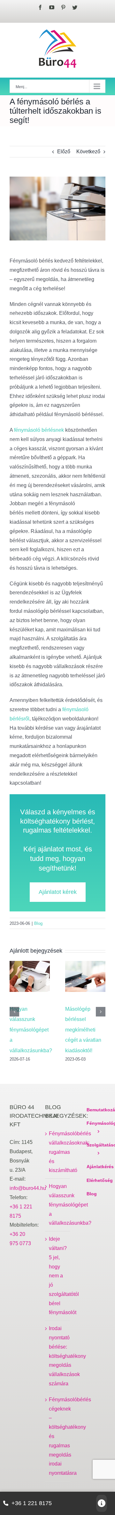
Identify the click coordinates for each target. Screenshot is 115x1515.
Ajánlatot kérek (58, 892)
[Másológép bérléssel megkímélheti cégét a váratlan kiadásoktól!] (85, 979)
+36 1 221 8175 (32, 1503)
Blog (38, 923)
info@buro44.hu (28, 1188)
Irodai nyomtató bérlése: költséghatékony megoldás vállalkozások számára (58, 1356)
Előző (63, 151)
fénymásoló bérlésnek (39, 430)
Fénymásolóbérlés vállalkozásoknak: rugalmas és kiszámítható (58, 1152)
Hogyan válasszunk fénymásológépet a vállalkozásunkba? (31, 1030)
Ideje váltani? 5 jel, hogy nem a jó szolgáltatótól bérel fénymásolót (58, 1275)
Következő (88, 151)
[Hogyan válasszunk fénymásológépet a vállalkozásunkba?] (30, 979)
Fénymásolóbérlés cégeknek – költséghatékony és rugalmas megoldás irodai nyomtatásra (58, 1436)
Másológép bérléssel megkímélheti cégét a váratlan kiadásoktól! (83, 1030)
